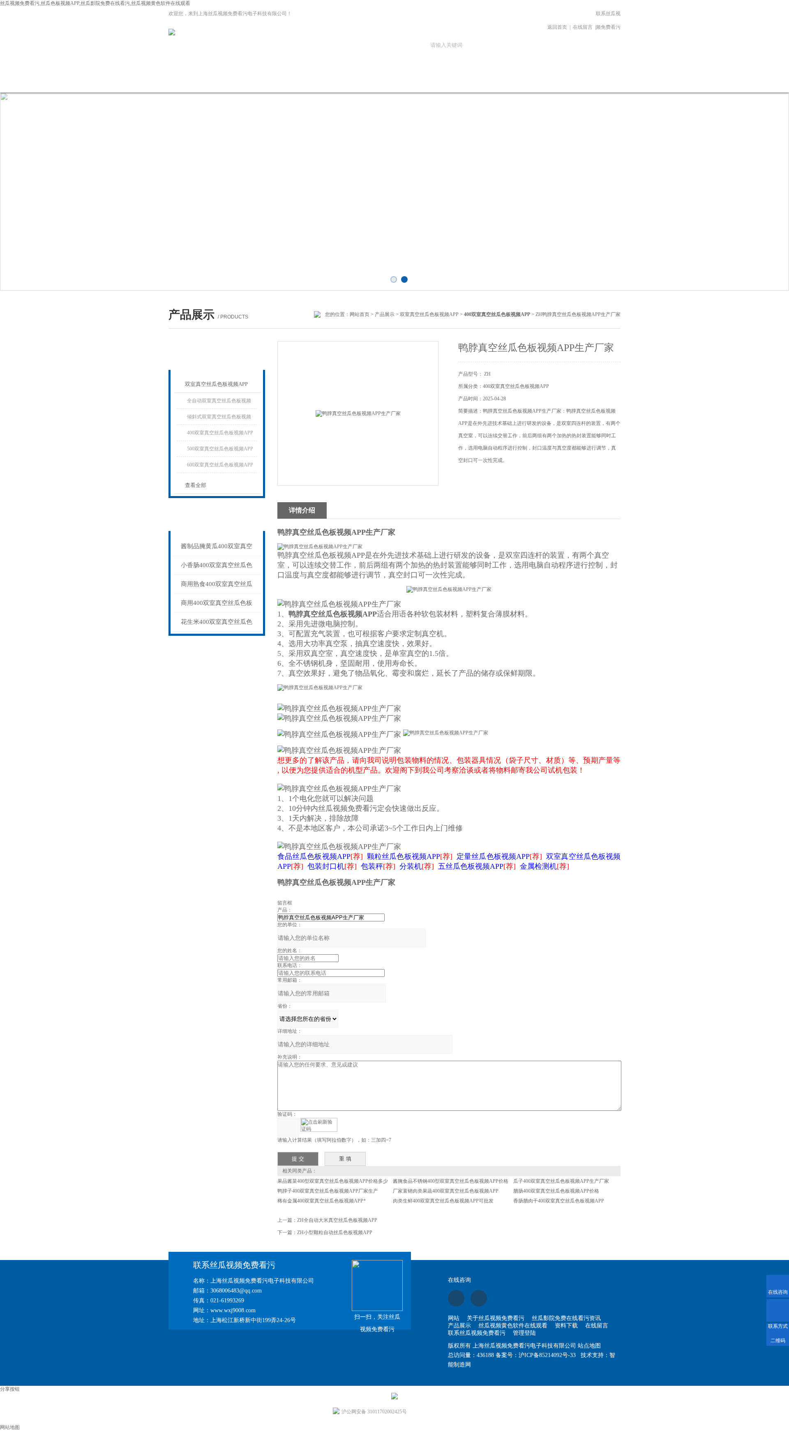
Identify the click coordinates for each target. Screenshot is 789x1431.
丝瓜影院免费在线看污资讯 (276, 85)
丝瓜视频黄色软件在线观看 (387, 85)
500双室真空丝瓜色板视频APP (220, 449)
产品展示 (332, 81)
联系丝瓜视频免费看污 (608, 20)
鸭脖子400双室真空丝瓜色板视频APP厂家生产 (327, 1191)
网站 (453, 1318)
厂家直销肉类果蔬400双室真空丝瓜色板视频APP (445, 1191)
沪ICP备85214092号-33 (547, 1355)
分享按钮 (10, 1389)
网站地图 (10, 1427)
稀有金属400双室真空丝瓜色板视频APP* (321, 1201)
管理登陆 (524, 1333)
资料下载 (442, 81)
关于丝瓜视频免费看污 (221, 85)
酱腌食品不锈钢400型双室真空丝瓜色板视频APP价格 (450, 1181)
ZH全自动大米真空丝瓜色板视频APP (337, 1220)
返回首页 (557, 27)
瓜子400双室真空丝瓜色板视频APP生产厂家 (561, 1181)
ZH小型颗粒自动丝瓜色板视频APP (334, 1232)
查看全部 (195, 485)
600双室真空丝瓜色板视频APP (220, 465)
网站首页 (165, 81)
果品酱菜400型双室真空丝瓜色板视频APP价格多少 (332, 1181)
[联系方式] (777, 1310)
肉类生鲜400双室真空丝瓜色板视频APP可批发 (443, 1201)
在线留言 (583, 27)
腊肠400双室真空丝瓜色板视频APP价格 (556, 1191)
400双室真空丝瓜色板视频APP (220, 433)
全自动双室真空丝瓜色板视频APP (219, 403)
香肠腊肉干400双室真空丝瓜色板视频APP (558, 1201)
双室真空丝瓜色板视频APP (429, 314)
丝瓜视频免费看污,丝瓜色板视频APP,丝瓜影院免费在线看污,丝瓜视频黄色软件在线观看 (95, 3)
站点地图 (589, 1346)
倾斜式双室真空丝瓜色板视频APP (219, 419)
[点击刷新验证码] (318, 1125)
